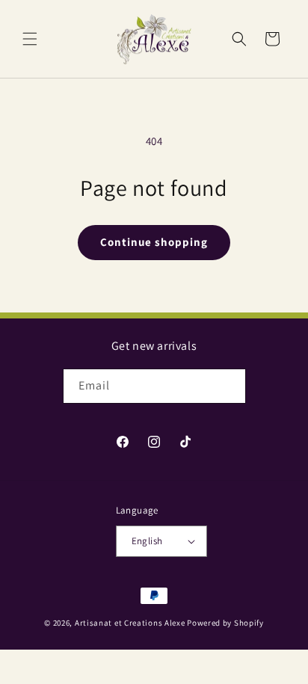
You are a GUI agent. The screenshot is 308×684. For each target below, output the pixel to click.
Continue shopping (154, 242)
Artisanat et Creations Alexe (130, 622)
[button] (29, 38)
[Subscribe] (228, 386)
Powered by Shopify (225, 622)
